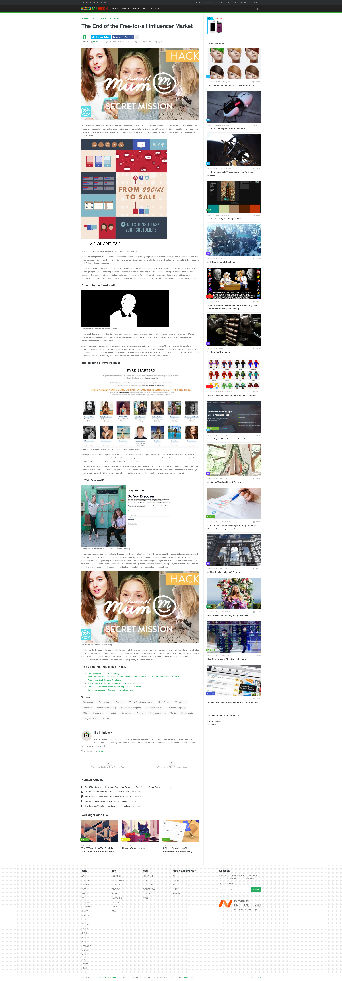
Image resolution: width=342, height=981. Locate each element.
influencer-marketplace (131, 708)
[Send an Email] (94, 2)
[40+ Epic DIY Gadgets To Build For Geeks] (234, 107)
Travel (84, 964)
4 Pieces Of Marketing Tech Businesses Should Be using (177, 850)
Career (85, 885)
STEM (135, 8)
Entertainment (150, 8)
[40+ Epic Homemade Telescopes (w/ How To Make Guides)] (234, 150)
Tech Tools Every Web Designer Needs (225, 219)
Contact (255, 2)
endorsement (104, 702)
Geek (124, 8)
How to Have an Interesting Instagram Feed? (227, 615)
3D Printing (148, 876)
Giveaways (117, 889)
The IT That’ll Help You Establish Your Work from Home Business (97, 850)
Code (145, 880)
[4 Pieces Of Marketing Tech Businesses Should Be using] (181, 831)
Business (86, 19)
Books (176, 880)
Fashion (85, 916)
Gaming (85, 924)
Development (118, 880)
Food (83, 920)
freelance (120, 702)
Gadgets (116, 885)
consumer (88, 702)
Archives (209, 2)
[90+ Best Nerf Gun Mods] (234, 330)
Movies (176, 885)
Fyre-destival (164, 702)
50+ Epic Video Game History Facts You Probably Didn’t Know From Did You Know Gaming (232, 307)
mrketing (112, 713)
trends (107, 718)
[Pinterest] (102, 2)
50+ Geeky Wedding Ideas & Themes (224, 482)
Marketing (117, 898)
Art (174, 876)
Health (84, 933)
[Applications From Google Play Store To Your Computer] (234, 680)
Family (84, 911)
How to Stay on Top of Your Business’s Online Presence (111, 683)
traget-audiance (91, 718)
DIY (82, 898)
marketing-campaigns (93, 713)
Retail (84, 959)
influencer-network (154, 708)
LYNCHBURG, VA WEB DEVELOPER (110, 977)
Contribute (231, 2)
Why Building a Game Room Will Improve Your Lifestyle (107, 796)
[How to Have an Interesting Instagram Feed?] (234, 593)
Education (148, 885)
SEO (114, 911)
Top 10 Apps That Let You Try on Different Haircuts (230, 85)
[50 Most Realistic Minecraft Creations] (234, 550)
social (173, 713)
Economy (85, 902)
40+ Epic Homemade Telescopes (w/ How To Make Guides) (230, 173)
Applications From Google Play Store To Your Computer (232, 702)
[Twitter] (87, 2)
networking (126, 713)
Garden (85, 929)
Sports (176, 894)
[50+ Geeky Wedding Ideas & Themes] (234, 460)
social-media (187, 713)
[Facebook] (84, 2)
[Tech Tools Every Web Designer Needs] (234, 197)
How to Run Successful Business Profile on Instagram (110, 690)
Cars (83, 889)
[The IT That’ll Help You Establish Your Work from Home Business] (99, 831)
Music (176, 889)
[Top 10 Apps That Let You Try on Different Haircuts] (234, 63)
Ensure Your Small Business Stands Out (104, 680)
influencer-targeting (176, 708)
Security (116, 907)
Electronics (87, 907)
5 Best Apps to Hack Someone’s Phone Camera (228, 439)
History (85, 937)
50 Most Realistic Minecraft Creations (224, 572)
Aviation (85, 880)
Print (84, 955)
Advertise (243, 2)
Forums (219, 2)
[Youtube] (91, 2)
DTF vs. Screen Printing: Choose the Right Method (105, 801)
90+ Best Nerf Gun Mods (218, 352)
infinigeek (97, 42)
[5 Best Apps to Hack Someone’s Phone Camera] (234, 417)
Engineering (149, 889)
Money (84, 951)
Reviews (116, 902)
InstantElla (211, 725)
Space (145, 898)
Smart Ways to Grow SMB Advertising (103, 673)
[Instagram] (105, 2)
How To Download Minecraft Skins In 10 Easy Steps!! (231, 395)
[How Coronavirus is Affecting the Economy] (234, 637)
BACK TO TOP (256, 977)
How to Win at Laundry (133, 848)
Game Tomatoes (214, 721)
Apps (83, 876)
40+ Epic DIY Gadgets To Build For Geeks (226, 129)
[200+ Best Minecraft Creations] (234, 240)
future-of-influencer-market (142, 702)
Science (146, 894)
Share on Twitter (103, 37)
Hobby (84, 942)
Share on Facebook (124, 37)
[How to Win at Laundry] (140, 831)
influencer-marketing (107, 708)
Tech (114, 8)
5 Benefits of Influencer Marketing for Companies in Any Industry (115, 687)
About (198, 2)
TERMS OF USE (188, 977)
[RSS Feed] (98, 2)
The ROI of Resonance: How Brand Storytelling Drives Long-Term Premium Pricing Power (122, 787)
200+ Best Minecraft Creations (221, 262)
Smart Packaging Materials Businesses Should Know (106, 792)
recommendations (158, 713)
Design (84, 894)
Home (114, 894)
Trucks (85, 968)
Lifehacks (114, 19)
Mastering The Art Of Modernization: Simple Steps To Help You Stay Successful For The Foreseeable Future (133, 677)
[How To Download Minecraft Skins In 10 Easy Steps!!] (234, 373)
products (140, 713)
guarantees (181, 702)
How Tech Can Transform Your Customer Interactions (107, 806)
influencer (88, 708)
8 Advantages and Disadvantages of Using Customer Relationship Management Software (231, 527)
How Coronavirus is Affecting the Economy (227, 659)
